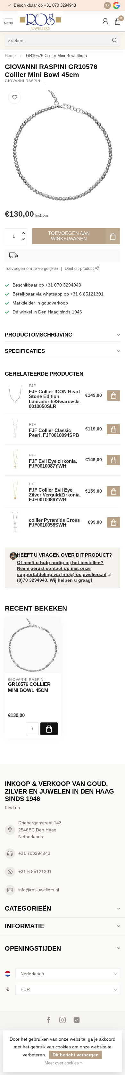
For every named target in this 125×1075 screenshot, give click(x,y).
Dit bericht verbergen (76, 1054)
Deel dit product (80, 268)
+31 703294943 (34, 853)
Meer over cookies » (63, 1063)
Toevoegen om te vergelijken (31, 268)
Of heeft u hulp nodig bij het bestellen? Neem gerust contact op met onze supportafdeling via (60, 568)
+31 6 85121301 (35, 871)
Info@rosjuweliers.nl (83, 574)
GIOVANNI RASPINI (23, 81)
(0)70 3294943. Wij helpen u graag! (54, 580)
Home (10, 55)
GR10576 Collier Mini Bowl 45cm (56, 55)
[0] (117, 21)
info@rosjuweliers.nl (38, 889)
